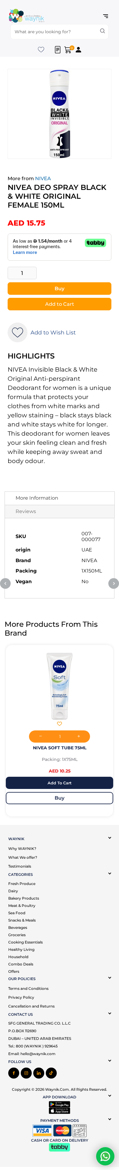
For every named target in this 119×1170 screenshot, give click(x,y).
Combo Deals (20, 964)
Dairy (13, 891)
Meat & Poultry (21, 905)
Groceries (17, 935)
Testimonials (19, 866)
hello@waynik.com (38, 1053)
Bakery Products (23, 898)
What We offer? (22, 857)
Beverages (17, 927)
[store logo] (26, 16)
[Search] (102, 31)
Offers (13, 971)
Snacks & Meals (22, 920)
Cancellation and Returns (31, 1006)
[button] (19, 724)
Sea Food (16, 913)
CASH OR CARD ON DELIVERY (59, 1140)
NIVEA (43, 178)
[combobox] (59, 31)
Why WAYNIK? (22, 848)
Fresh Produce (21, 883)
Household (18, 956)
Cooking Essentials (25, 942)
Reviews (26, 511)
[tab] (60, 498)
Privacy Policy (21, 997)
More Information (37, 498)
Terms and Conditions (28, 988)
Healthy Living (21, 949)
